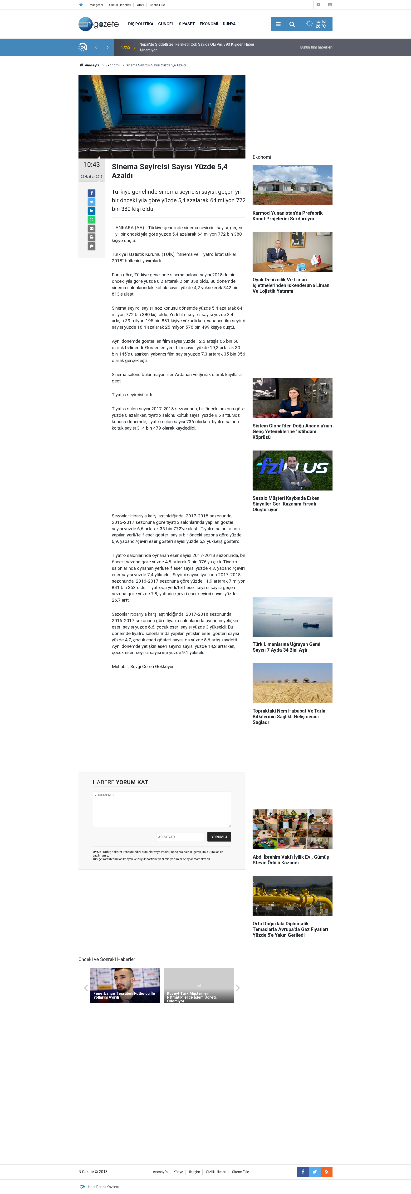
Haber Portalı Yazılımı (103, 1187)
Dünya (229, 23)
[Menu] (278, 24)
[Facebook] (91, 193)
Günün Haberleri (120, 5)
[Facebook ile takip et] (303, 1172)
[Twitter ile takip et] (315, 1172)
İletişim (194, 1172)
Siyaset (187, 23)
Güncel (166, 23)
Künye (178, 1172)
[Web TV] (318, 4)
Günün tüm (316, 47)
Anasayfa (160, 1172)
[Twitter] (91, 202)
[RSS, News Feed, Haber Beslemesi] (327, 1172)
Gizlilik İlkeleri (216, 1172)
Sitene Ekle (157, 5)
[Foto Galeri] (330, 4)
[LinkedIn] (91, 211)
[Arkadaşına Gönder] (91, 228)
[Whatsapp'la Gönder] (91, 219)
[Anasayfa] (81, 5)
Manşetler (96, 5)
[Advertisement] (39, 139)
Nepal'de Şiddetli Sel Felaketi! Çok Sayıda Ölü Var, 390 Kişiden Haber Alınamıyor (196, 47)
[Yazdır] (91, 237)
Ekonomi (209, 23)
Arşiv (140, 5)
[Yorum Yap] (91, 246)
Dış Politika (140, 23)
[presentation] (96, 47)
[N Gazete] (98, 23)
